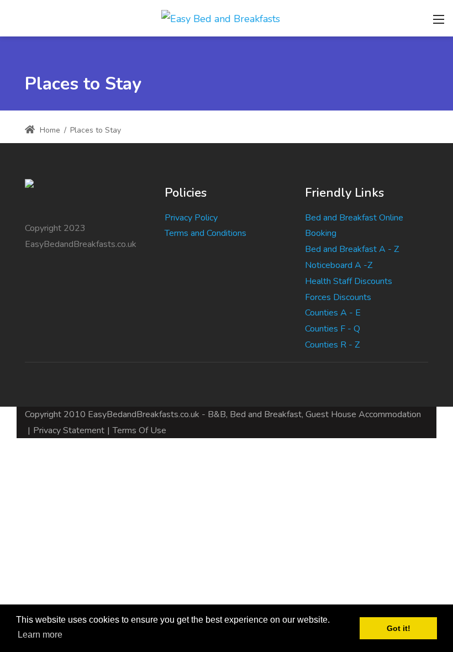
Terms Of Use (139, 430)
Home (49, 130)
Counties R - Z (332, 345)
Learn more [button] (40, 634)
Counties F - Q (332, 329)
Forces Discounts (338, 297)
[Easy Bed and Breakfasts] (220, 17)
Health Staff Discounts (348, 281)
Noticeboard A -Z (338, 265)
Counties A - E (333, 313)
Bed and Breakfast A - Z (352, 249)
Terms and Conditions (205, 233)
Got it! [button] (398, 628)
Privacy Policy (191, 218)
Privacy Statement (68, 430)
